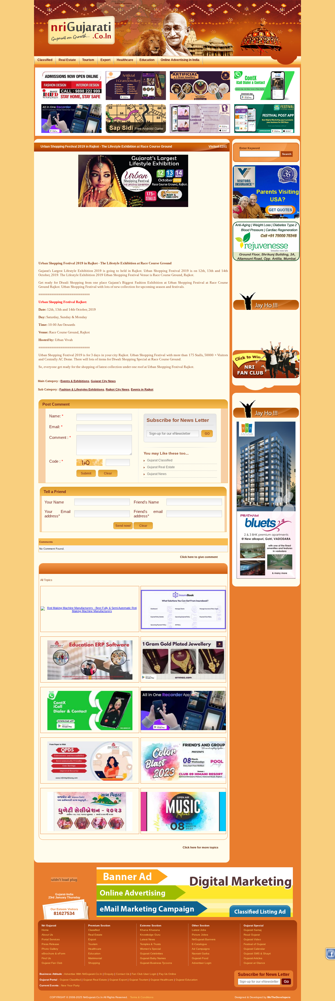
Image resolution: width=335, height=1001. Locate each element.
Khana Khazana (150, 930)
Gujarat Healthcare (161, 979)
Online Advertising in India (180, 60)
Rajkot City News (117, 389)
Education (146, 60)
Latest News (147, 939)
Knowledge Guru (150, 934)
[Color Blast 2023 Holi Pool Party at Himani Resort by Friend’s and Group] (183, 779)
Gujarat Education (187, 979)
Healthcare (125, 60)
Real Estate (67, 60)
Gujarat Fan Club (52, 962)
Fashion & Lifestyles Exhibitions (81, 389)
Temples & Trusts (150, 944)
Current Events (49, 985)
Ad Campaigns (201, 948)
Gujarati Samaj (252, 930)
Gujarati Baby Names (153, 958)
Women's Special (150, 948)
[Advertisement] (133, 240)
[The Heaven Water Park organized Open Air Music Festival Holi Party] (183, 830)
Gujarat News (156, 474)
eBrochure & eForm (53, 953)
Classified (44, 60)
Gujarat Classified (159, 460)
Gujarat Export (118, 979)
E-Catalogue (199, 944)
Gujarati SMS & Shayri (257, 953)
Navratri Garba (200, 953)
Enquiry (109, 973)
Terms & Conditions (141, 997)
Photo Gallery (50, 948)
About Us (47, 934)
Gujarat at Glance (254, 962)
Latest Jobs (199, 930)
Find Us (46, 958)
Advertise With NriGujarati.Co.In (83, 973)
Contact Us (122, 973)
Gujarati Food (200, 958)
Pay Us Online (167, 973)
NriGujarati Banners (203, 939)
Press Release (50, 944)
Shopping (94, 962)
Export (105, 60)
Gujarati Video (252, 939)
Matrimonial (95, 958)
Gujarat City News (103, 381)
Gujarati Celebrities (151, 953)
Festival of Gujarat (255, 944)
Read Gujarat (252, 934)
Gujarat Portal (48, 979)
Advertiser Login (201, 962)
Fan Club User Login (144, 973)
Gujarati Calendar (254, 948)
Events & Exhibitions (74, 381)
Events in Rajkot (142, 389)
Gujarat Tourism (138, 979)
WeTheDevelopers (279, 997)
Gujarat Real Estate (161, 467)
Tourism (88, 60)
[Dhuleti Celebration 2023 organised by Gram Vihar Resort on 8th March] (89, 830)
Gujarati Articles (253, 958)
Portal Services (51, 939)
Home (45, 930)
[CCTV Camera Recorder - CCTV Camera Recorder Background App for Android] (183, 729)
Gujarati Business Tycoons (156, 962)
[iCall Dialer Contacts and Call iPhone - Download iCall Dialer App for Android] (89, 729)
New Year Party (70, 985)
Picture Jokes (200, 934)
